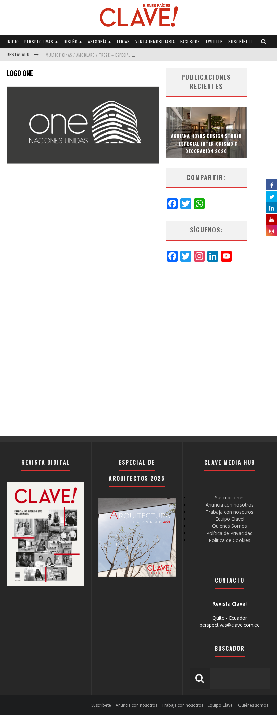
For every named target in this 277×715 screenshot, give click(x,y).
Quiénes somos (253, 705)
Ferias (123, 41)
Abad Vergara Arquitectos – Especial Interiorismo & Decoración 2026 (114, 61)
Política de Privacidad (229, 533)
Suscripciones (230, 497)
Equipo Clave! (229, 519)
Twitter (214, 41)
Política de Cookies (229, 540)
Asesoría (97, 41)
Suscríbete (240, 41)
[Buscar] (263, 42)
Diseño (71, 41)
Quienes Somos (229, 526)
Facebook (190, 41)
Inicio (13, 41)
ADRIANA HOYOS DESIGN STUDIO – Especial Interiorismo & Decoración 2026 (206, 143)
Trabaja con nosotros (229, 512)
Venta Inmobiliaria (155, 41)
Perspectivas (38, 41)
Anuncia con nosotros (230, 504)
